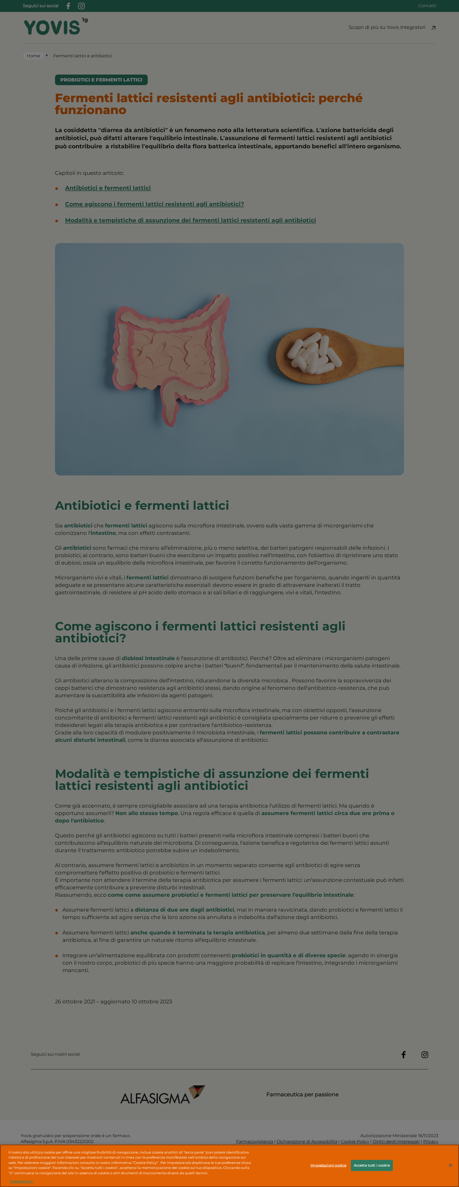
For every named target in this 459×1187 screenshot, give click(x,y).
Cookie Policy (21, 1181)
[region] (229, 1166)
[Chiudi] (450, 1165)
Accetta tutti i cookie (372, 1165)
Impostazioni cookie (328, 1165)
